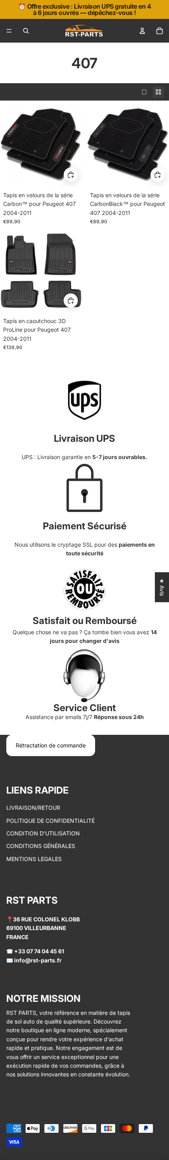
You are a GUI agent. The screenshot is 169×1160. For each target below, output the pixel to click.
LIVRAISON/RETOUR (33, 807)
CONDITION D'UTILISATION (43, 833)
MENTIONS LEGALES (34, 859)
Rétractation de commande (51, 745)
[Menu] (9, 31)
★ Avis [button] (162, 587)
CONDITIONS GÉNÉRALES (40, 845)
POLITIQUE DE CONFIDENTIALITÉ (50, 820)
